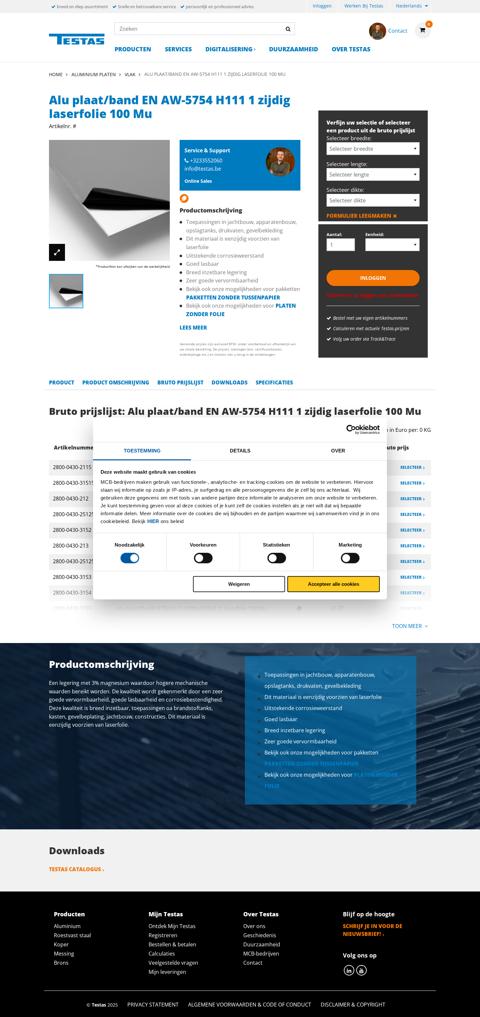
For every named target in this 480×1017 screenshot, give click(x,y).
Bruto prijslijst (180, 382)
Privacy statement (153, 1004)
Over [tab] (338, 450)
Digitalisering (228, 49)
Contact (253, 962)
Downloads (230, 382)
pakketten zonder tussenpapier (233, 297)
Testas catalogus (75, 869)
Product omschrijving (115, 382)
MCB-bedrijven (261, 953)
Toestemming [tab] (142, 450)
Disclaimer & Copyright (353, 1004)
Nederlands (409, 6)
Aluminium (67, 926)
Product (61, 382)
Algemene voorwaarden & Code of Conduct (249, 1004)
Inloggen (322, 6)
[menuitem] (322, 6)
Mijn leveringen (167, 971)
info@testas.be (202, 168)
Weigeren (239, 584)
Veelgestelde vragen (173, 962)
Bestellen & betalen (172, 944)
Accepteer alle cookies (333, 584)
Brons (61, 962)
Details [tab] (240, 450)
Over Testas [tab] (261, 914)
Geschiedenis (259, 935)
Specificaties (274, 382)
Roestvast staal (72, 935)
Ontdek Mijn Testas (172, 926)
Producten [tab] (69, 914)
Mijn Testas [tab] (166, 914)
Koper (61, 944)
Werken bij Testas (363, 6)
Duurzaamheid (293, 49)
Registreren (163, 935)
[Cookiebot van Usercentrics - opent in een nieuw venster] (351, 429)
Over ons (254, 926)
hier (153, 521)
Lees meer (193, 327)
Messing (64, 953)
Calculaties (162, 953)
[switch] (203, 558)
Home (56, 74)
